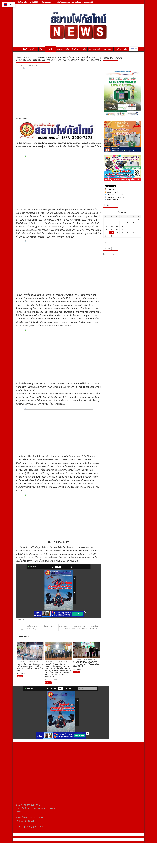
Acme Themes (99, 839)
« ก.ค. (105, 242)
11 (117, 226)
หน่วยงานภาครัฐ (95, 49)
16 (106, 229)
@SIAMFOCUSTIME (33, 661)
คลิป (125, 49)
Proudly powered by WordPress (64, 839)
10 (112, 226)
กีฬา (41, 49)
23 (106, 233)
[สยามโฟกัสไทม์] (18, 48)
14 (133, 226)
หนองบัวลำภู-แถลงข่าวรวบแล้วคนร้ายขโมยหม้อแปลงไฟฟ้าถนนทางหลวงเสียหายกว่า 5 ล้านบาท (86, 2)
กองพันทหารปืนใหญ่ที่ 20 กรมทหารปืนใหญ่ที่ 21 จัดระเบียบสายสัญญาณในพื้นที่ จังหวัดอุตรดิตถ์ (37, 627)
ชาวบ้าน (118, 49)
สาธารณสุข (108, 49)
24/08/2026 (21, 661)
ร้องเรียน (75, 49)
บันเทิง (83, 49)
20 (128, 229)
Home (25, 49)
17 (112, 229)
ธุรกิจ (67, 49)
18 (117, 229)
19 (122, 229)
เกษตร (59, 49)
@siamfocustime (33, 65)
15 (138, 226)
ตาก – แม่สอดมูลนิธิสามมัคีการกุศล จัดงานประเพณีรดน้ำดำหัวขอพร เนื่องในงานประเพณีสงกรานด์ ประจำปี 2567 (79, 627)
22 (138, 229)
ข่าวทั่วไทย (50, 49)
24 (112, 233)
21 (133, 229)
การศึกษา (33, 49)
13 (128, 226)
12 (122, 226)
